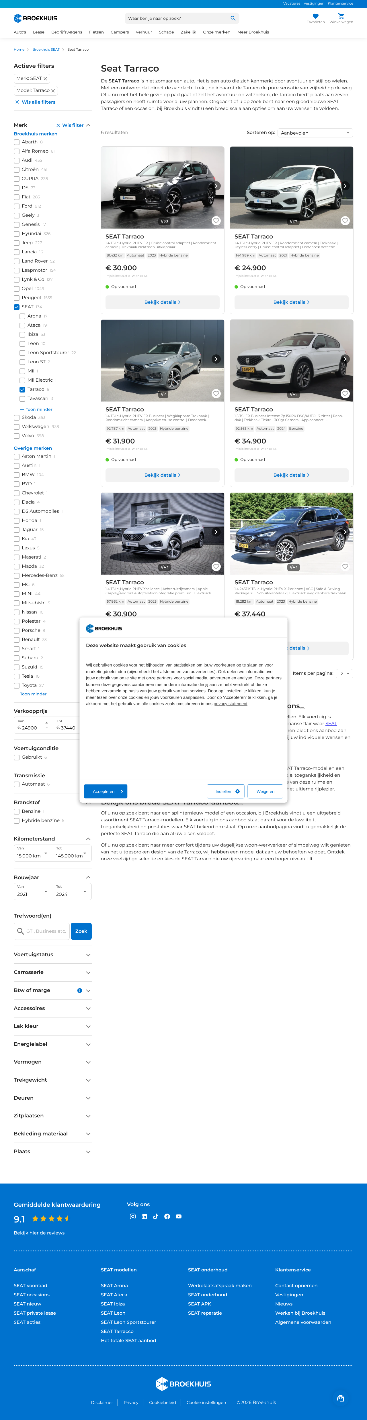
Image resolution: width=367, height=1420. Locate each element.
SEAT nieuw (27, 1304)
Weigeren (265, 791)
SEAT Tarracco (117, 1331)
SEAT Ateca (114, 1295)
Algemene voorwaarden (303, 1322)
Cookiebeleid (162, 1402)
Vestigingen (314, 3)
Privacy (131, 1402)
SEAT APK (199, 1304)
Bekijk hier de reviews (39, 1233)
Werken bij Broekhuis (300, 1313)
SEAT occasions (32, 1295)
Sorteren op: (261, 133)
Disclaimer (102, 1402)
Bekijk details (160, 302)
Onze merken (216, 32)
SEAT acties (27, 1322)
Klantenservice (340, 3)
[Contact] (341, 1398)
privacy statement (230, 703)
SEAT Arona (114, 1286)
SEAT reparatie (205, 1313)
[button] (32, 79)
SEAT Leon (113, 1313)
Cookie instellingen (206, 1402)
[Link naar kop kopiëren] (302, 708)
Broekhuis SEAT (46, 50)
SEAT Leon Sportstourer (128, 1322)
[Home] (35, 18)
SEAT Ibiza (113, 1304)
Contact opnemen (296, 1286)
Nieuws (283, 1304)
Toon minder (39, 409)
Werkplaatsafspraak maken (220, 1286)
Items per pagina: (313, 673)
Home (19, 50)
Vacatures (291, 3)
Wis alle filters (38, 102)
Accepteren (103, 791)
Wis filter (73, 125)
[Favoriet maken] (216, 220)
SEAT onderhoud (207, 1295)
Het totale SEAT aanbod (128, 1341)
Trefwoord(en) (32, 916)
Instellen (223, 791)
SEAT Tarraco (125, 236)
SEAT (331, 724)
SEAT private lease (35, 1313)
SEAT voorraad (30, 1286)
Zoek (81, 931)
